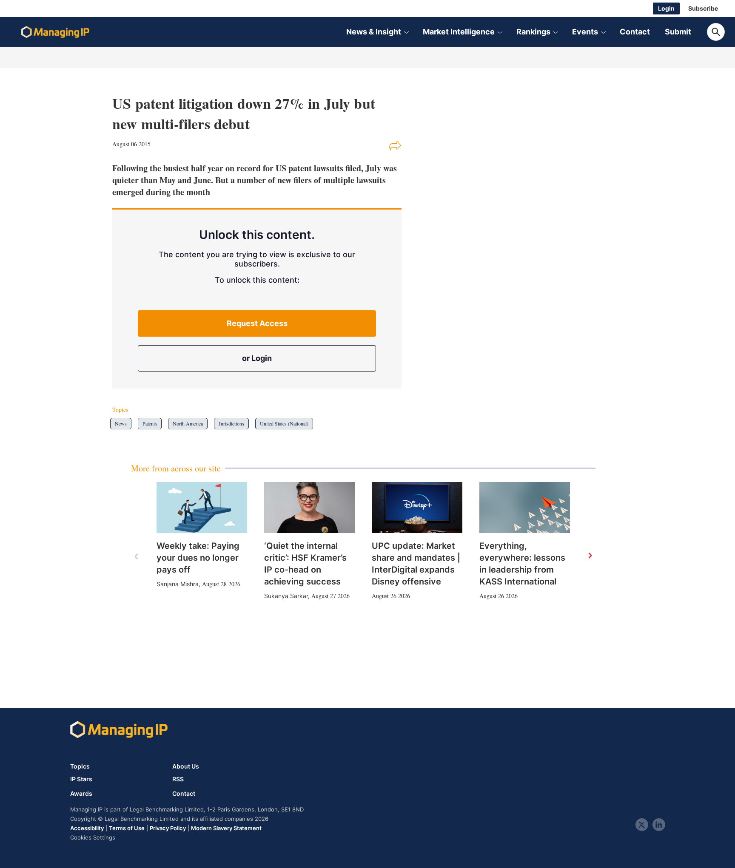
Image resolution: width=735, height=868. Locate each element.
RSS (178, 779)
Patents (149, 423)
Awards (81, 794)
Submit (678, 31)
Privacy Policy (168, 828)
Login (666, 8)
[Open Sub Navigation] (406, 32)
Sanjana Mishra (178, 583)
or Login (257, 358)
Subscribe (703, 8)
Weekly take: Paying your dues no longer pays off (198, 558)
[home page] (55, 32)
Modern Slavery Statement (226, 828)
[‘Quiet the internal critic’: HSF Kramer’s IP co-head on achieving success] (309, 507)
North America (188, 423)
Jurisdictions (231, 423)
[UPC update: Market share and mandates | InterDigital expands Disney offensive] (417, 507)
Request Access (257, 323)
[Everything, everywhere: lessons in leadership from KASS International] (524, 507)
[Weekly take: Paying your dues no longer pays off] (202, 507)
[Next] (589, 555)
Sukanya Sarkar (286, 595)
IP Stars (81, 779)
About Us (185, 766)
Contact (635, 31)
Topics (80, 766)
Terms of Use (127, 828)
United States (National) (284, 423)
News (121, 423)
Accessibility (87, 828)
